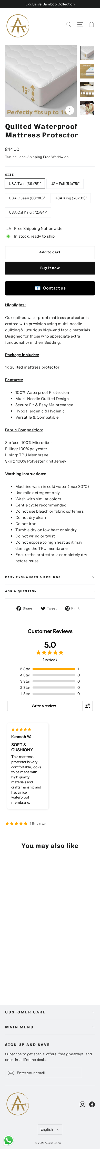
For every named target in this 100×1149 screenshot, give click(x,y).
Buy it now (50, 268)
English (47, 1129)
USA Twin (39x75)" (25, 183)
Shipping (34, 157)
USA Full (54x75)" (65, 183)
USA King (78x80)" (71, 198)
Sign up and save (27, 1045)
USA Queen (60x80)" (27, 198)
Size (9, 174)
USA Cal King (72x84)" (28, 212)
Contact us (50, 288)
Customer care (25, 1012)
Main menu (19, 1027)
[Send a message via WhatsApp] (9, 1140)
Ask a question (21, 591)
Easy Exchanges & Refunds (33, 577)
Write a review (44, 706)
